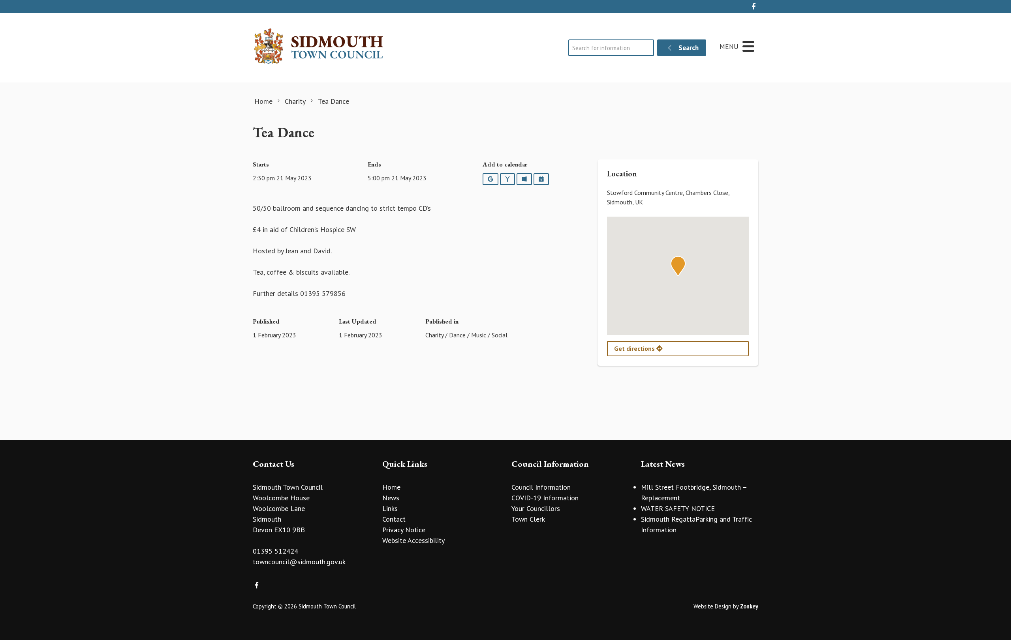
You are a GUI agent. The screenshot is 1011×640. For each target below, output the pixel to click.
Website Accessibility (413, 540)
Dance (457, 335)
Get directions (635, 348)
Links (390, 508)
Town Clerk (528, 519)
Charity (434, 335)
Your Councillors (535, 508)
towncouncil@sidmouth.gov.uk (299, 561)
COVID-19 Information (545, 497)
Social (499, 335)
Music (478, 335)
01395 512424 (275, 551)
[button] (678, 266)
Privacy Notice (403, 529)
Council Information (541, 487)
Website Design (712, 606)
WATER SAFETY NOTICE (678, 508)
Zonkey (749, 606)
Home (391, 487)
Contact (394, 519)
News (390, 497)
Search (688, 47)
